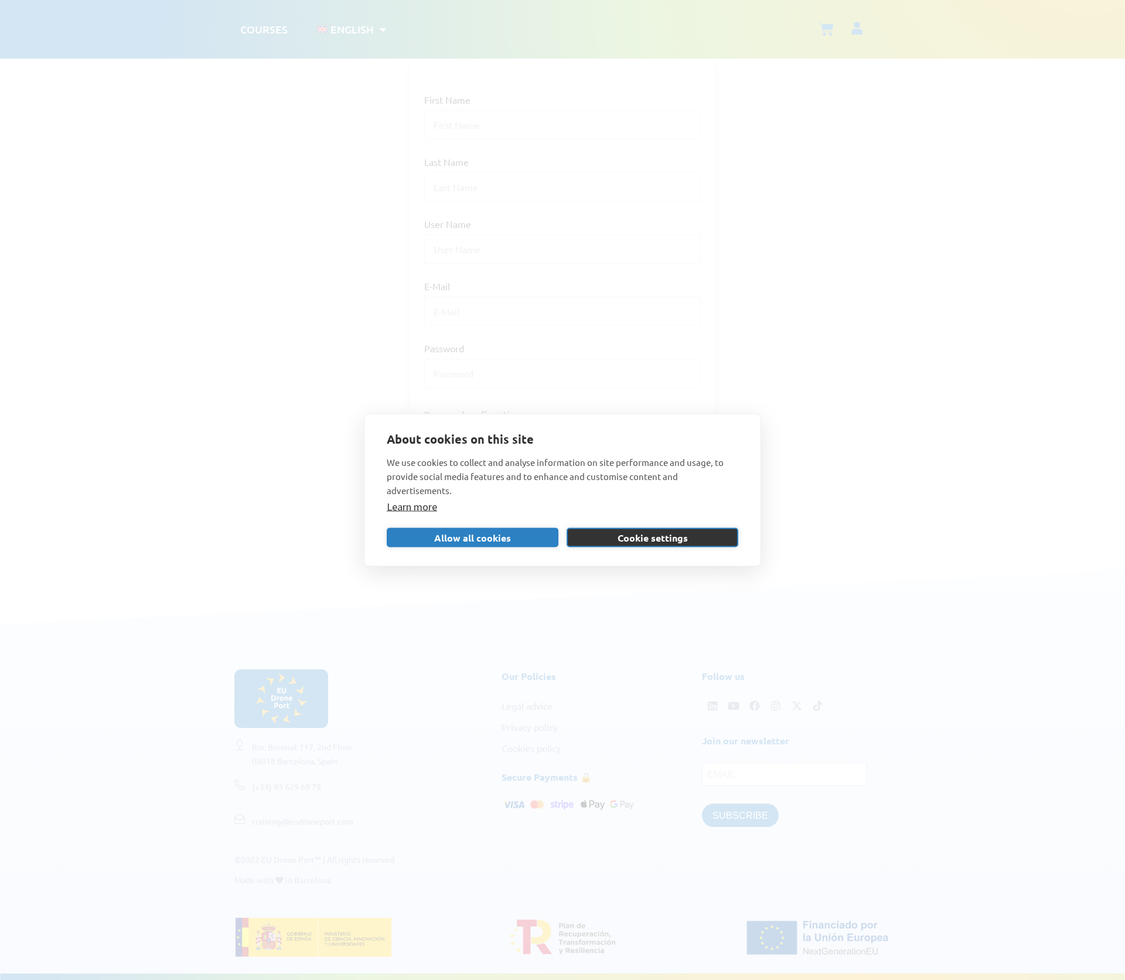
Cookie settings (653, 537)
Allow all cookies (472, 537)
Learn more (412, 506)
